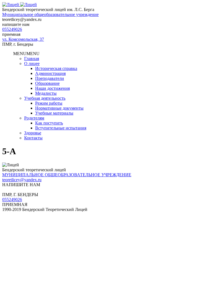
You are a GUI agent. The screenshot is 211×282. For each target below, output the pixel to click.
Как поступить (49, 123)
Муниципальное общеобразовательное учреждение (50, 14)
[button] (26, 53)
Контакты (33, 137)
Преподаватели (49, 78)
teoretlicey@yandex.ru (21, 179)
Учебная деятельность (44, 98)
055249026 (12, 29)
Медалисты (46, 93)
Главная (31, 58)
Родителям (34, 118)
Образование (47, 83)
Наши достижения (52, 88)
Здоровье (32, 133)
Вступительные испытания (60, 128)
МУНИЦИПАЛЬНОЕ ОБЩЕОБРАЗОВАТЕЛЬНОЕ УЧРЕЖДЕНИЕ (66, 174)
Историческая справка (56, 68)
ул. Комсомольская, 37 (23, 39)
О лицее (32, 63)
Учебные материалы (54, 113)
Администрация (50, 73)
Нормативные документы (59, 108)
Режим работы (48, 103)
